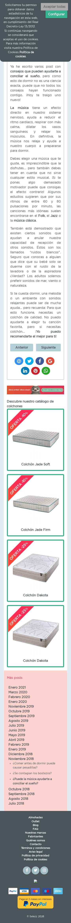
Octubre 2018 (19, 789)
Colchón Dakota (29, 570)
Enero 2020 (17, 701)
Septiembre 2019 (21, 716)
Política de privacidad (35, 855)
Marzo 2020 (17, 692)
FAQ (35, 829)
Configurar (56, 14)
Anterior (21, 347)
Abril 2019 (16, 739)
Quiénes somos (35, 840)
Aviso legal (35, 852)
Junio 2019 (16, 730)
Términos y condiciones (35, 848)
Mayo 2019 (16, 735)
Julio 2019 (16, 725)
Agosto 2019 (18, 720)
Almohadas (35, 817)
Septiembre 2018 (21, 794)
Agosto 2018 (18, 798)
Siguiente (48, 347)
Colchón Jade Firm (30, 504)
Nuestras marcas (35, 833)
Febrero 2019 (18, 744)
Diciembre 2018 (20, 754)
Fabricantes (35, 836)
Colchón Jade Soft (30, 439)
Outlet (35, 821)
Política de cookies (35, 859)
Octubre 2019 (19, 711)
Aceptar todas (54, 6)
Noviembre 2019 (21, 706)
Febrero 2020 (19, 697)
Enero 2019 (17, 749)
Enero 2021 (17, 687)
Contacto (35, 844)
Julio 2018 (16, 803)
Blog (35, 825)
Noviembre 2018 (21, 759)
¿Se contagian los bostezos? (32, 773)
